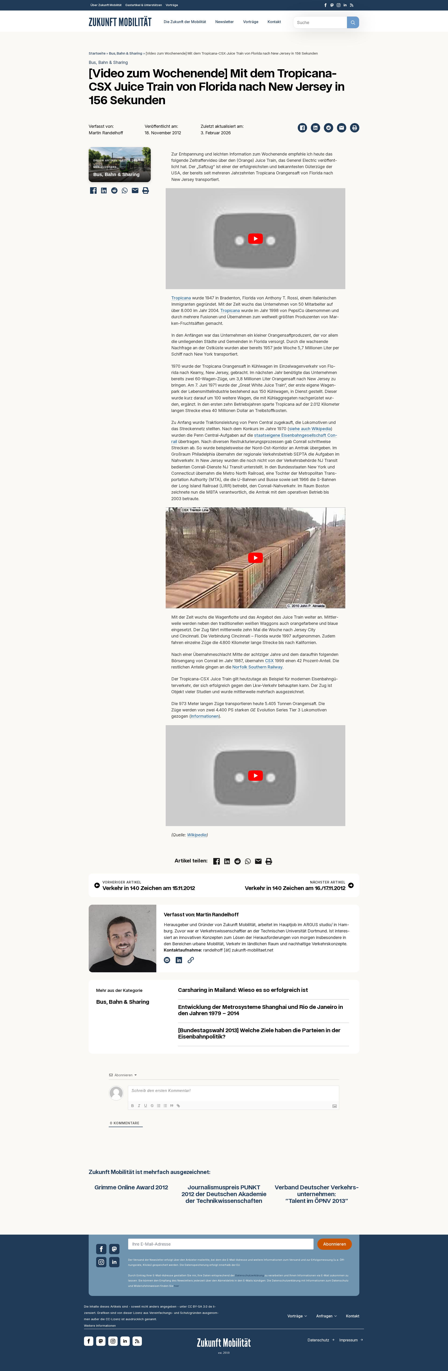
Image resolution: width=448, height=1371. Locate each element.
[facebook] (325, 5)
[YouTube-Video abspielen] (255, 238)
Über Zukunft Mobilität (106, 5)
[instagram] (338, 5)
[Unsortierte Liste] (165, 1105)
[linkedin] (345, 5)
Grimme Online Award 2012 (131, 1188)
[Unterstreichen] (145, 1105)
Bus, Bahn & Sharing (125, 53)
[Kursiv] (139, 1105)
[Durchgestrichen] (152, 1105)
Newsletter (224, 22)
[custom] (332, 5)
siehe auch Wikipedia (310, 428)
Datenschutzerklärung (249, 1275)
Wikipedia (196, 834)
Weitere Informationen (100, 1325)
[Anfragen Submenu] (336, 1316)
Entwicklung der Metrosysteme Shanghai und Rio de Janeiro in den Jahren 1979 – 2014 (260, 1010)
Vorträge (172, 5)
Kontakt (274, 22)
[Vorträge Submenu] (307, 1316)
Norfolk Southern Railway (257, 667)
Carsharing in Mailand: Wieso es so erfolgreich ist (243, 990)
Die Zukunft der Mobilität (185, 22)
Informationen (205, 716)
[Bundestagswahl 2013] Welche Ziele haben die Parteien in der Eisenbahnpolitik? (259, 1034)
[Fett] (132, 1105)
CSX (269, 660)
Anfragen (324, 1316)
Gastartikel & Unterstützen (143, 5)
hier (176, 1285)
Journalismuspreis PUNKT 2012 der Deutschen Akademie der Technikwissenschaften (224, 1194)
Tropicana (181, 297)
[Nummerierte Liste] (158, 1105)
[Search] (353, 23)
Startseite (97, 53)
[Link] (178, 1105)
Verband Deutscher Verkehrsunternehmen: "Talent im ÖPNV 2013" (317, 1194)
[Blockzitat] (171, 1105)
